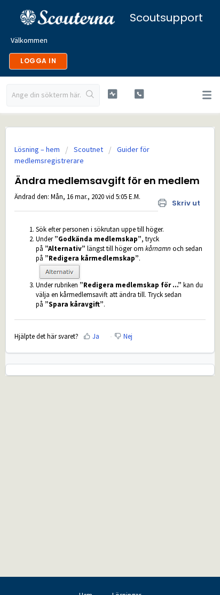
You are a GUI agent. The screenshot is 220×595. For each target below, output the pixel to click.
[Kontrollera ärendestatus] (113, 94)
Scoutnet (88, 149)
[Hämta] (90, 290)
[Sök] (90, 95)
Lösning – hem (37, 149)
